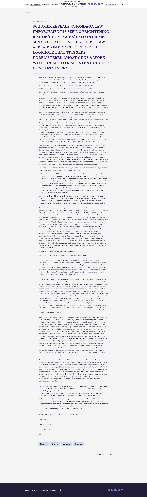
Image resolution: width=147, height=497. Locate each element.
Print (44, 444)
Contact (55, 4)
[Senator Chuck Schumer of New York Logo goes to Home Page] (73, 4)
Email (56, 444)
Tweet (79, 444)
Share (67, 444)
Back (28, 12)
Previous (102, 454)
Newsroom (35, 4)
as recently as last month (56, 110)
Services (45, 4)
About (26, 4)
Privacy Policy (64, 490)
